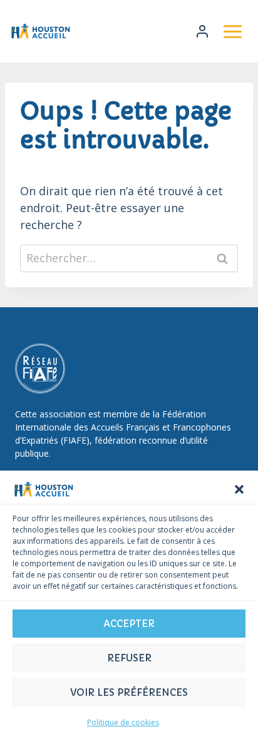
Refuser (129, 658)
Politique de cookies (123, 722)
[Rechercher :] (129, 257)
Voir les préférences (129, 692)
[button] (239, 489)
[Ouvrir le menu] (232, 31)
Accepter (129, 623)
